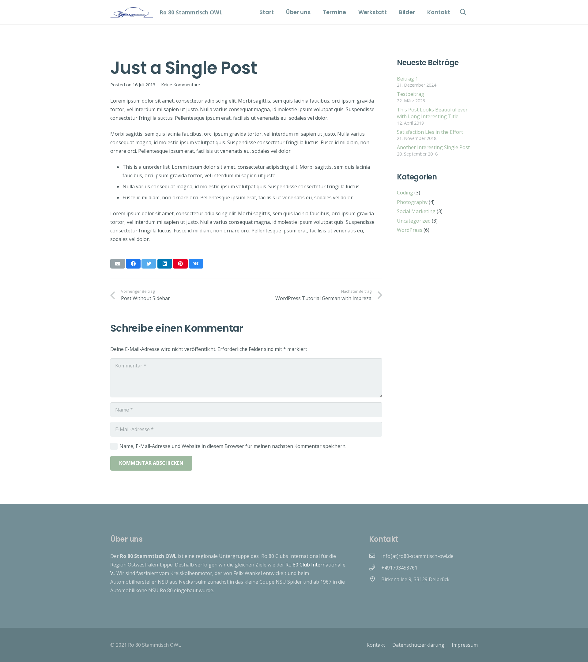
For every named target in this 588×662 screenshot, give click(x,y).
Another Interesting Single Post (433, 147)
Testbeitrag (410, 94)
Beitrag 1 (407, 78)
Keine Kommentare (180, 85)
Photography (412, 202)
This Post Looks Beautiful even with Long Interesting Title (433, 113)
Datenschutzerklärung (418, 644)
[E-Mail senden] (117, 264)
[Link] (131, 12)
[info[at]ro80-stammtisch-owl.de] (375, 556)
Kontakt (376, 644)
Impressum (465, 644)
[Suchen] (463, 12)
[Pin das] (180, 264)
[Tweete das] (148, 264)
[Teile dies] (133, 264)
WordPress (409, 230)
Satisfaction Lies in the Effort (430, 132)
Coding (405, 192)
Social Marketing (416, 211)
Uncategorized (414, 220)
